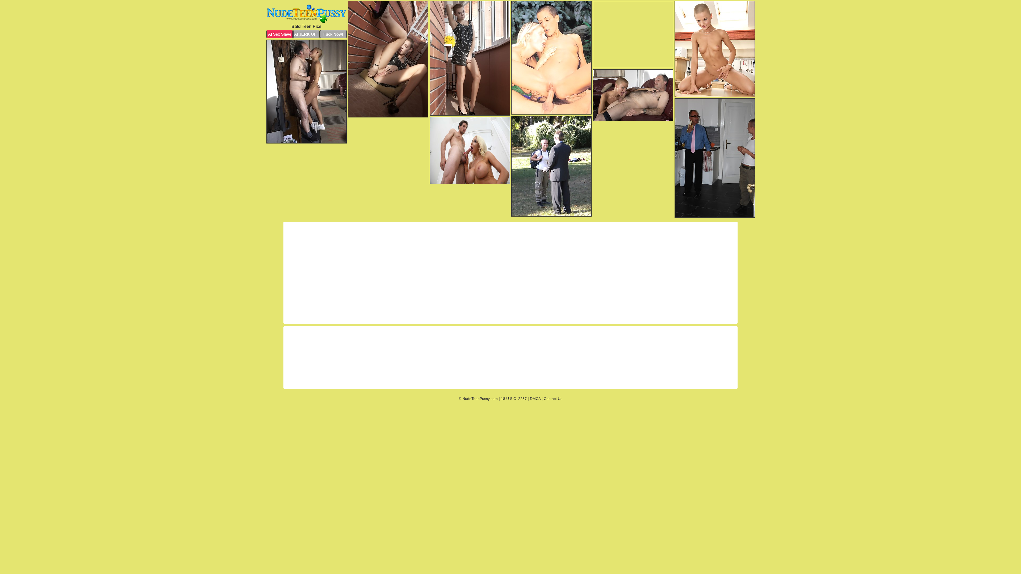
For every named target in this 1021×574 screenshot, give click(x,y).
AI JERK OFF (306, 34)
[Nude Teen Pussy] (306, 13)
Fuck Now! (333, 34)
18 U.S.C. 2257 (514, 398)
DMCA (535, 398)
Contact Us (553, 398)
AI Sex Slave (279, 34)
